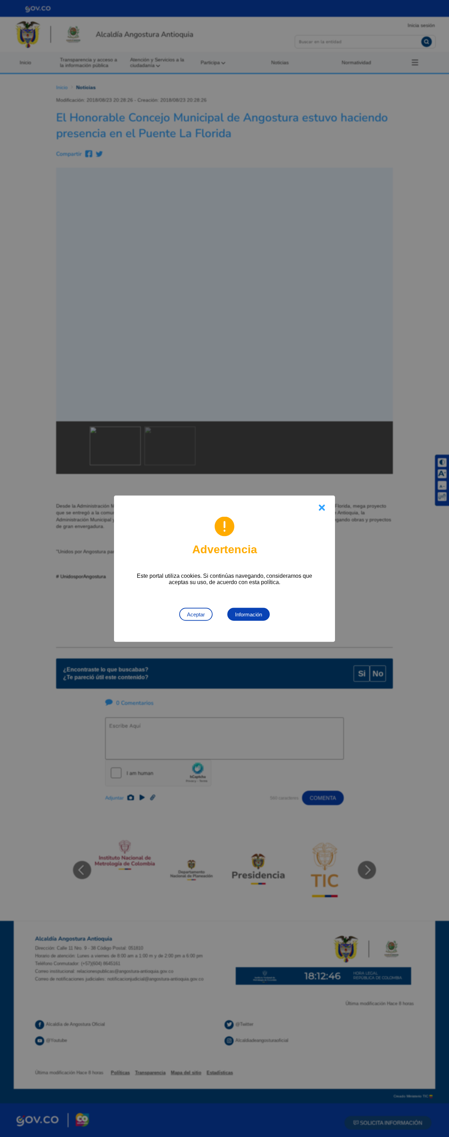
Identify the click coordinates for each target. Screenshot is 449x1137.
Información (248, 614)
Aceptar (196, 614)
